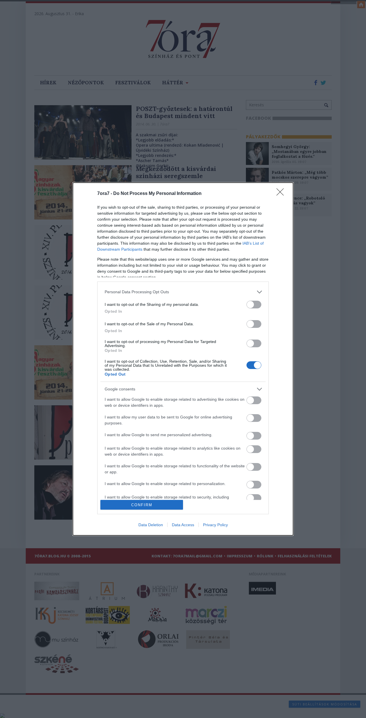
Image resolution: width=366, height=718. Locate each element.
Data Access (183, 524)
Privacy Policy (215, 524)
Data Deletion (150, 524)
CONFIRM (141, 505)
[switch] (253, 304)
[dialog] (183, 359)
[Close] (282, 193)
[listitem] (183, 292)
